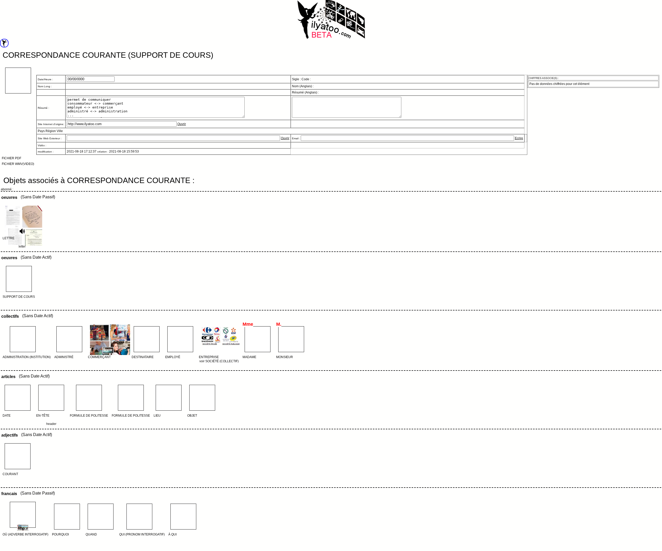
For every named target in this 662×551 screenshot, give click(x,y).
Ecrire (519, 138)
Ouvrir (181, 124)
